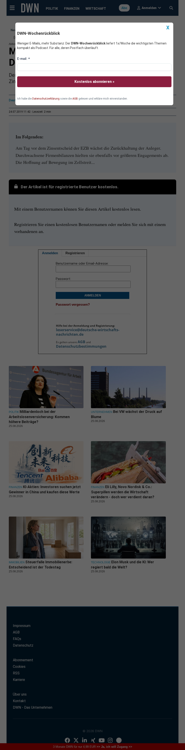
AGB (75, 98)
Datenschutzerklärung (46, 98)
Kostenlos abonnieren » (94, 81)
